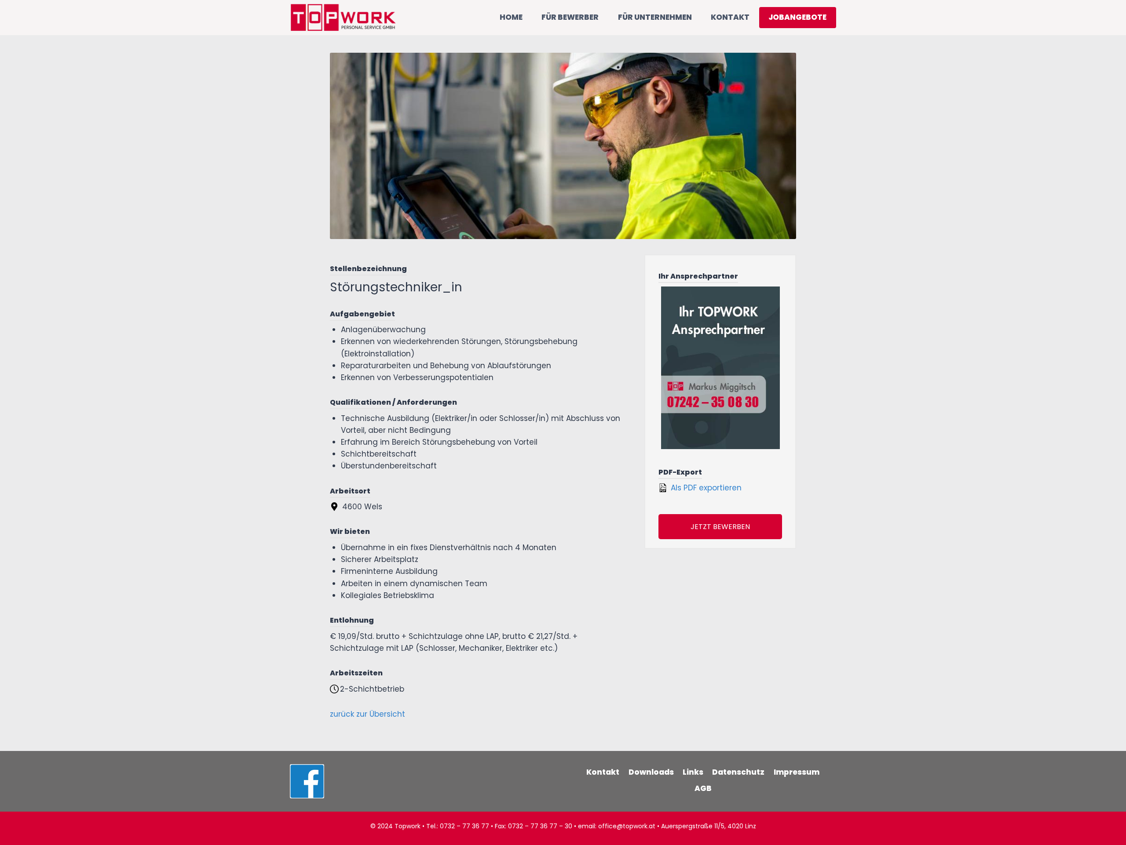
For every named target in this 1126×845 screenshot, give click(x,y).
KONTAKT (730, 17)
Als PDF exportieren (705, 487)
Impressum (796, 772)
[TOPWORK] (343, 17)
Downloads (651, 772)
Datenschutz (738, 772)
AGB (703, 788)
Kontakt (602, 772)
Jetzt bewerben (720, 527)
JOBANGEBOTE (797, 17)
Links (693, 772)
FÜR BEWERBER (570, 17)
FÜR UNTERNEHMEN (655, 17)
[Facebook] (307, 781)
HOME (511, 17)
